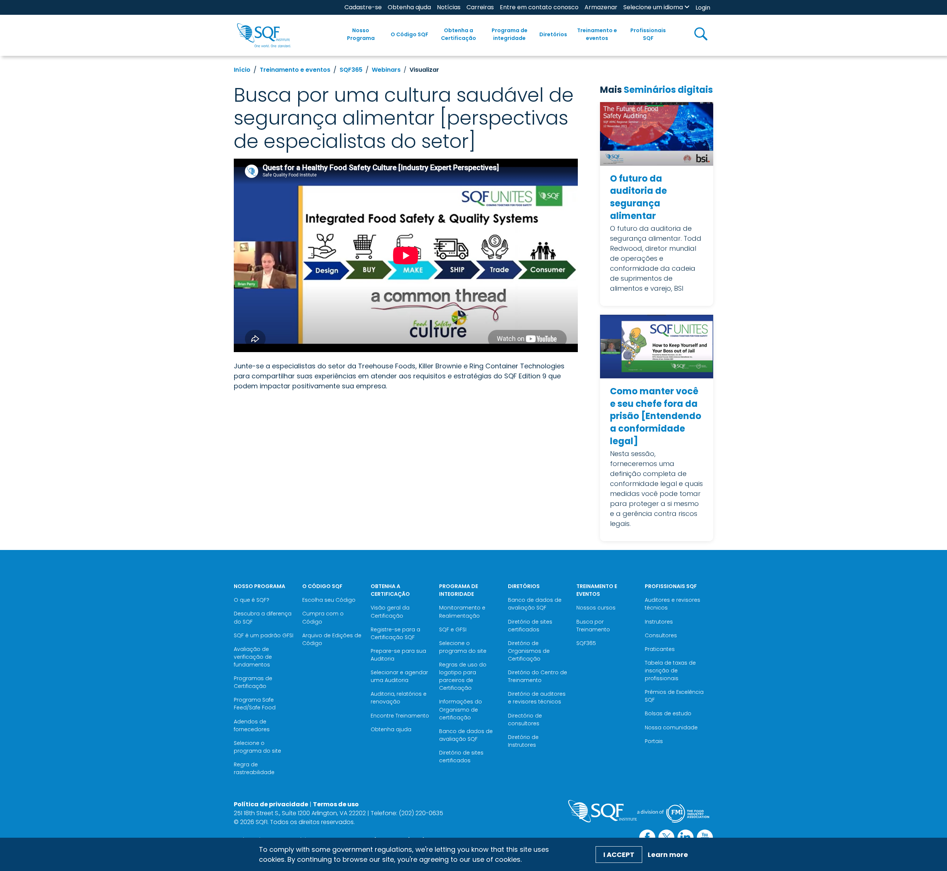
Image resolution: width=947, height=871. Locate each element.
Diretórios (553, 34)
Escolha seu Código (328, 600)
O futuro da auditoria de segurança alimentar (638, 197)
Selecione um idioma (653, 7)
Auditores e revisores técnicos (672, 603)
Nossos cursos (596, 607)
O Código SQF (409, 34)
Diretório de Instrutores (523, 741)
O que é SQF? (251, 600)
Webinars (386, 69)
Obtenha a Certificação (458, 34)
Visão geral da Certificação (390, 611)
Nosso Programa (361, 34)
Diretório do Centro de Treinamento (537, 676)
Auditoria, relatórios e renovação (399, 697)
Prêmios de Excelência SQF (674, 695)
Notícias (449, 7)
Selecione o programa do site (257, 746)
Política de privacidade (271, 804)
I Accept (618, 854)
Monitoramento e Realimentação (462, 611)
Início (242, 69)
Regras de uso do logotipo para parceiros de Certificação (462, 676)
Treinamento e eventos (597, 34)
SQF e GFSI (452, 629)
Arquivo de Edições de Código (331, 639)
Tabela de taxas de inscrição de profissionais (670, 670)
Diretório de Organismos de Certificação (529, 650)
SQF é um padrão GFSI (263, 635)
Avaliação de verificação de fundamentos (253, 656)
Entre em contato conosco (539, 7)
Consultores (661, 635)
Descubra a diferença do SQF (262, 617)
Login (702, 7)
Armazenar (600, 7)
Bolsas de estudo (668, 713)
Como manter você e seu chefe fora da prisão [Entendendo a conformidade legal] (655, 416)
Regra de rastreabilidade (254, 768)
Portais (654, 741)
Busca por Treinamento (593, 625)
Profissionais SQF (648, 34)
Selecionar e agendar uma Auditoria (399, 676)
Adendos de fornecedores (252, 725)
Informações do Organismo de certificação (460, 709)
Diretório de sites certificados (461, 756)
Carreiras (480, 7)
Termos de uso (336, 804)
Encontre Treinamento (400, 715)
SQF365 (351, 69)
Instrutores (659, 621)
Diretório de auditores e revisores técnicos (537, 697)
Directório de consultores (525, 719)
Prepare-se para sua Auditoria (398, 654)
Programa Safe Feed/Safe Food (255, 703)
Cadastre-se (363, 7)
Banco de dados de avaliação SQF (466, 735)
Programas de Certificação (253, 682)
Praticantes (660, 649)
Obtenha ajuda (409, 7)
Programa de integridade (510, 34)
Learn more (668, 854)
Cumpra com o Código (323, 617)
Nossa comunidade (671, 727)
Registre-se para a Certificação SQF (395, 633)
